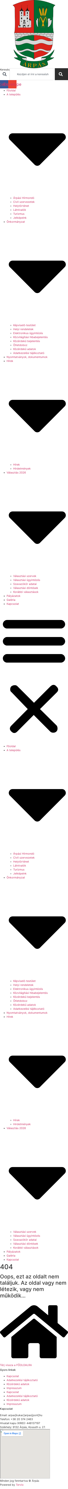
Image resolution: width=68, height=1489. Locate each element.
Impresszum (14, 1388)
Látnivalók (19, 209)
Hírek (16, 464)
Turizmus (18, 213)
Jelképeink (20, 217)
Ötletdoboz (20, 345)
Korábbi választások (25, 592)
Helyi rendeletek (23, 329)
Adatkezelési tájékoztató (28, 353)
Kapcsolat (13, 603)
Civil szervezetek (24, 201)
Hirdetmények (22, 468)
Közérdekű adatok (24, 349)
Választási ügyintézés (26, 580)
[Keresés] (61, 74)
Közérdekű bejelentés (26, 341)
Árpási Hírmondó (23, 197)
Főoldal (11, 90)
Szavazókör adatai (25, 584)
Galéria (11, 599)
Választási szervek (24, 576)
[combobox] (31, 74)
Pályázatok (13, 595)
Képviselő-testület (24, 325)
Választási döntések (25, 588)
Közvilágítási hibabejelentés (30, 337)
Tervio (20, 1484)
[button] (34, 675)
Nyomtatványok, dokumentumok (27, 357)
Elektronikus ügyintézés (28, 333)
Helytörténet (21, 205)
